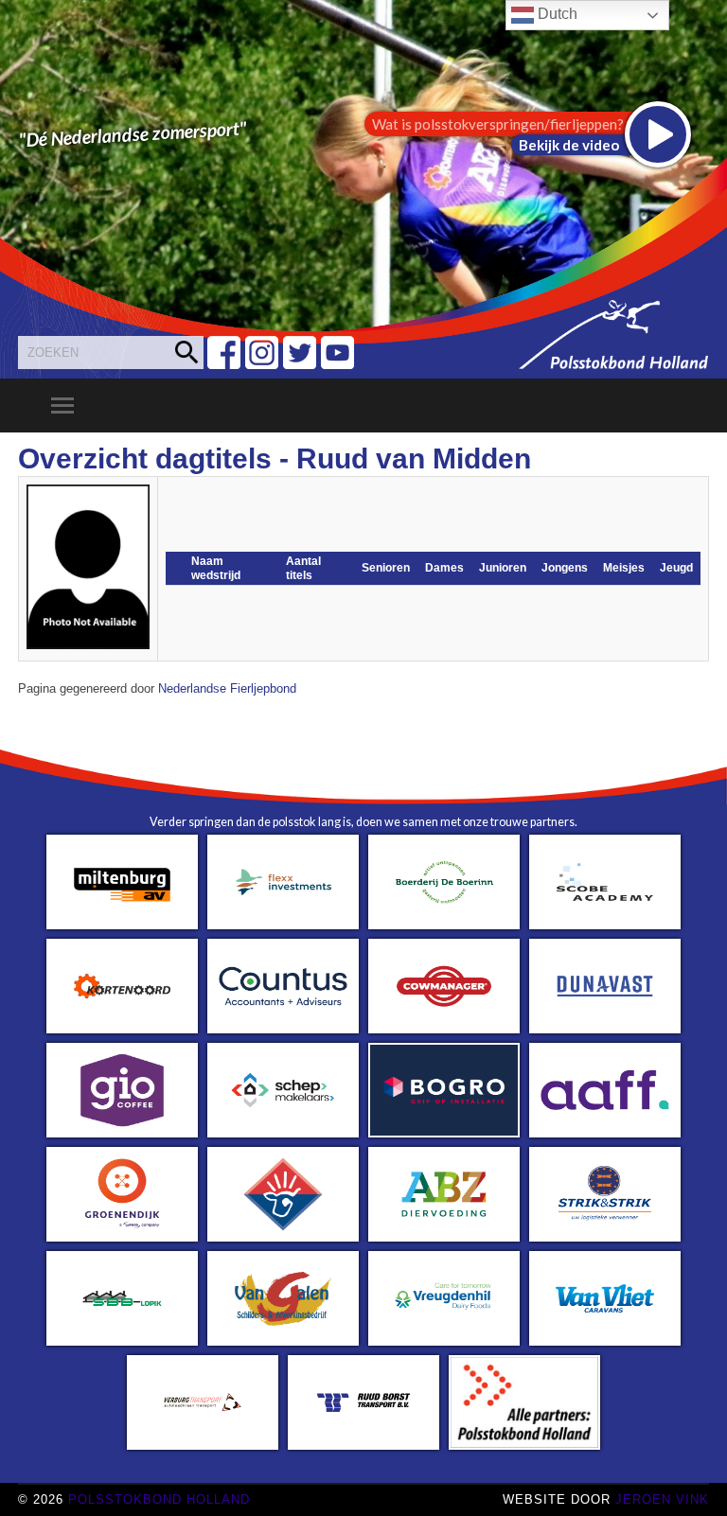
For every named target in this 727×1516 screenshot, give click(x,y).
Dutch (555, 14)
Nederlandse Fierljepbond (227, 689)
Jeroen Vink (662, 1499)
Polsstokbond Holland (159, 1499)
